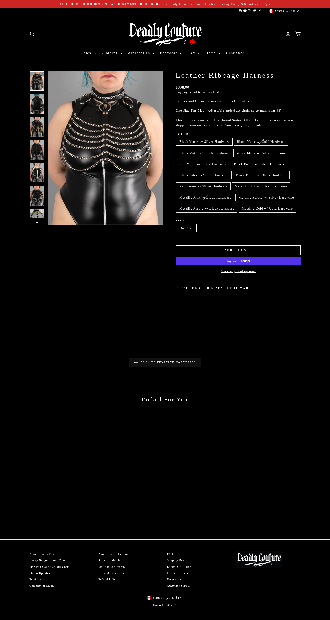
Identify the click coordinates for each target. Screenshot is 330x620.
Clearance (236, 53)
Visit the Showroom (111, 566)
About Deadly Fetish (43, 553)
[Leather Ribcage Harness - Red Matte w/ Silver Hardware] (199, 317)
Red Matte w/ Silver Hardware (203, 164)
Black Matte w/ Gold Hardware (261, 142)
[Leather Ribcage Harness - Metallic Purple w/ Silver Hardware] (235, 317)
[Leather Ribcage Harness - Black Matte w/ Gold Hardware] (183, 317)
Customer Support (179, 585)
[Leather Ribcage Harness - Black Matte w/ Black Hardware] (188, 317)
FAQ (170, 553)
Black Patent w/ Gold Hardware (204, 175)
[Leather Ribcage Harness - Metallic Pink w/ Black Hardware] (230, 317)
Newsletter (174, 579)
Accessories (139, 53)
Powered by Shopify (165, 605)
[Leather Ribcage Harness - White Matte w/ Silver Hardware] (194, 317)
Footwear (169, 53)
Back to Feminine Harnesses (167, 362)
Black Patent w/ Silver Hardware (259, 164)
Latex (87, 53)
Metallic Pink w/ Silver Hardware (261, 186)
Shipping (182, 92)
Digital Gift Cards (179, 566)
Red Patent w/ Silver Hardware (203, 186)
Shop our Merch (109, 560)
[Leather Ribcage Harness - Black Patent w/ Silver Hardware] (204, 317)
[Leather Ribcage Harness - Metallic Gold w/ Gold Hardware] (183, 322)
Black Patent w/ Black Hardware (261, 175)
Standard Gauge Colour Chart (49, 566)
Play (192, 53)
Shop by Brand (177, 560)
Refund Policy (108, 579)
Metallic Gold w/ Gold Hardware (267, 208)
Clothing (110, 53)
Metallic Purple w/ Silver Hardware (266, 197)
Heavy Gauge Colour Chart (47, 560)
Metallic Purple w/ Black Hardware (206, 208)
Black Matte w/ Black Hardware (204, 153)
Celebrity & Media (41, 585)
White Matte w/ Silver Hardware (261, 153)
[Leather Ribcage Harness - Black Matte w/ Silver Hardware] (178, 317)
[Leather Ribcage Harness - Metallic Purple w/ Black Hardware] (178, 322)
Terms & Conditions (111, 573)
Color (182, 134)
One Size (186, 228)
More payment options (238, 271)
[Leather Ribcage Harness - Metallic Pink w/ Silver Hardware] (224, 317)
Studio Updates (39, 573)
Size (180, 220)
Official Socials (177, 573)
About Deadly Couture (113, 553)
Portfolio (35, 579)
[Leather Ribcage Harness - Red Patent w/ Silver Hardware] (219, 317)
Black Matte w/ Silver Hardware (204, 142)
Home (211, 53)
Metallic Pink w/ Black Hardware (205, 197)
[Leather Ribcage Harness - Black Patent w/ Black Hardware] (214, 317)
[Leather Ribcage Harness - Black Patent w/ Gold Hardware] (209, 317)
